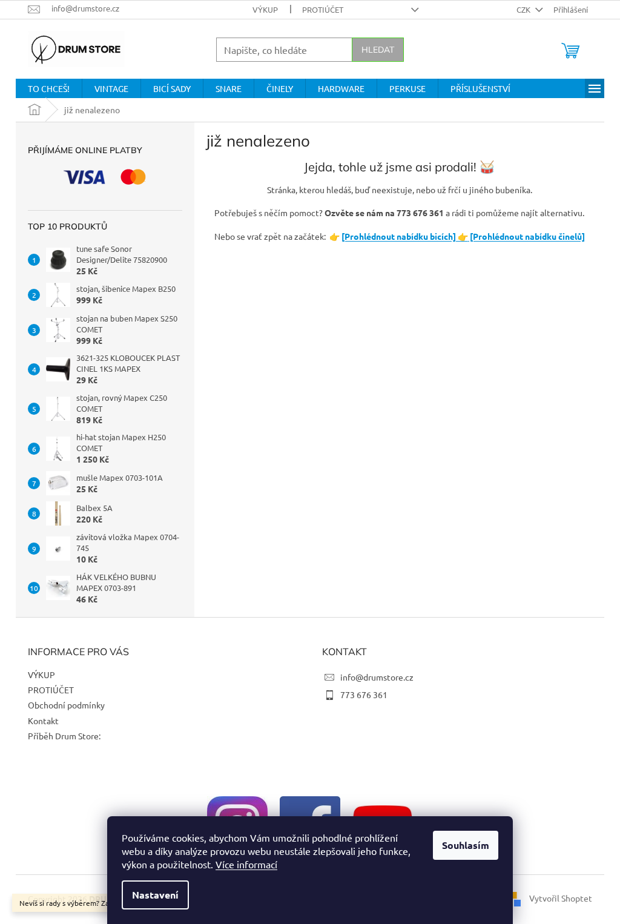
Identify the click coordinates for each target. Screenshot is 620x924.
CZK (524, 9)
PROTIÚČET (322, 9)
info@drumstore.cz (377, 677)
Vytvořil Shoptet (560, 898)
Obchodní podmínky (66, 704)
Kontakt (43, 720)
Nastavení (155, 894)
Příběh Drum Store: (64, 735)
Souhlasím (465, 845)
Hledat (377, 49)
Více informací (246, 864)
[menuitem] (49, 88)
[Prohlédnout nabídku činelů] (526, 236)
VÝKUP (265, 9)
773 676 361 (364, 694)
